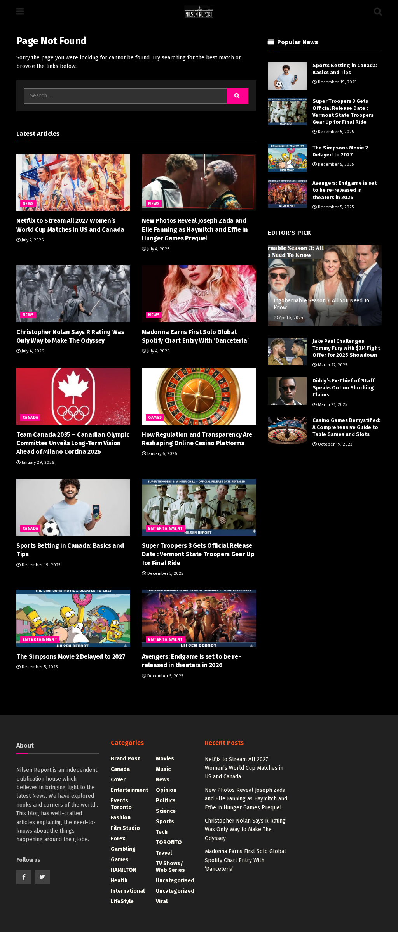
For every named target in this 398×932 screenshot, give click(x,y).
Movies (165, 758)
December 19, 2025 (40, 565)
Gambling (123, 849)
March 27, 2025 (332, 365)
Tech (162, 832)
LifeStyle (122, 901)
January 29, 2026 (37, 462)
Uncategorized (175, 891)
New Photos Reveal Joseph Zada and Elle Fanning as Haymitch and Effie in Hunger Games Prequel (195, 229)
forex (118, 838)
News (28, 203)
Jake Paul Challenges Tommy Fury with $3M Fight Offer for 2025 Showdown (346, 348)
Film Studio (125, 828)
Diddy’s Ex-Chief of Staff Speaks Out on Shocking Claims (343, 387)
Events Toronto (121, 804)
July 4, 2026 (157, 249)
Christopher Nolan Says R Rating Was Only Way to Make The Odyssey (245, 829)
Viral (162, 901)
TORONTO (169, 842)
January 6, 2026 (161, 453)
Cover (118, 779)
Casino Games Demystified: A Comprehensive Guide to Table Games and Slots (346, 427)
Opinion (166, 790)
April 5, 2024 (290, 317)
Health (119, 880)
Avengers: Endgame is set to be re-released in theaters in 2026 (344, 190)
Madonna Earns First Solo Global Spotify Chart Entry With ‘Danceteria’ (245, 860)
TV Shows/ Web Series (170, 866)
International (128, 891)
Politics (166, 800)
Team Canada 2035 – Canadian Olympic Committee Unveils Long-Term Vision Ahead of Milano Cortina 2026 (72, 443)
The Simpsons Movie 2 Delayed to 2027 (70, 656)
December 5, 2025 (164, 573)
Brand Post (125, 758)
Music (163, 769)
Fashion (121, 817)
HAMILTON (123, 870)
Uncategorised (175, 880)
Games (155, 417)
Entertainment (165, 528)
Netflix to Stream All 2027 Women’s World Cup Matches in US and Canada (244, 768)
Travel (164, 853)
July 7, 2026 (32, 240)
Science (166, 811)
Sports (165, 821)
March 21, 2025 (332, 404)
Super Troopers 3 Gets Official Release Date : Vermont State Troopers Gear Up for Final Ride (198, 554)
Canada (30, 417)
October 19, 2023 (335, 444)
